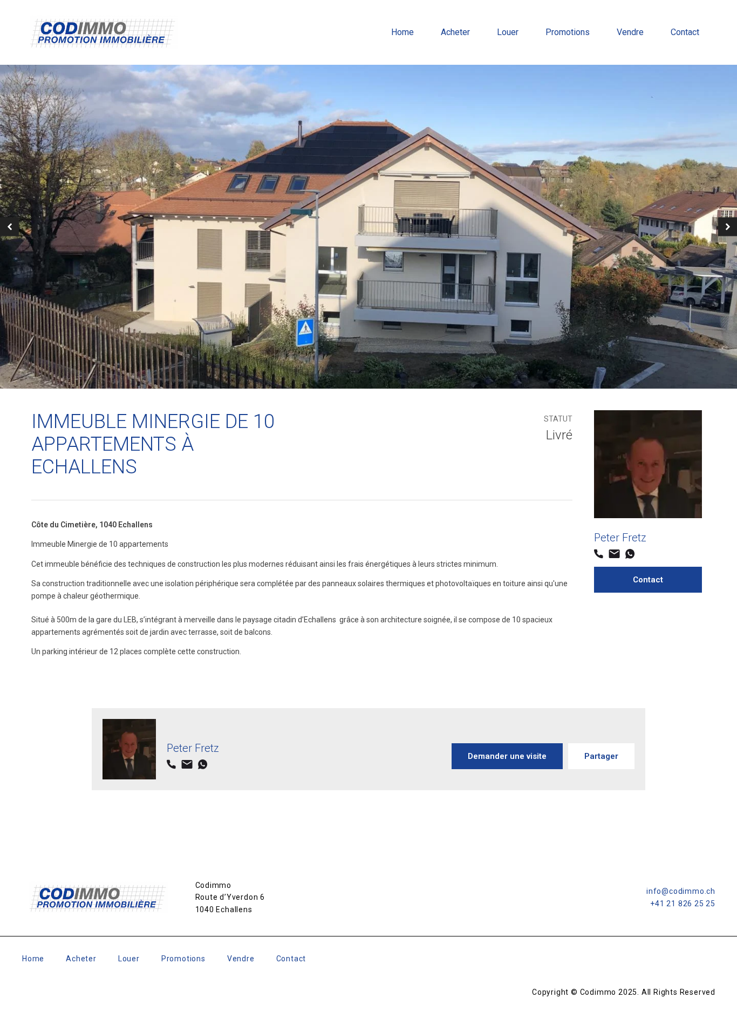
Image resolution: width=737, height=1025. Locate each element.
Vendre (630, 32)
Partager (601, 756)
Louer (507, 32)
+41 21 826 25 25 (682, 903)
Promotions (567, 32)
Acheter (455, 32)
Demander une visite (507, 756)
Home (402, 32)
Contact (685, 32)
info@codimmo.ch (680, 891)
